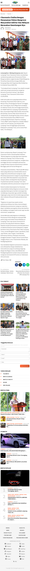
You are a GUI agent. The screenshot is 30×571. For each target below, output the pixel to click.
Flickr (23, 559)
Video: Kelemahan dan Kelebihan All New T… (17, 503)
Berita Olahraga (7, 376)
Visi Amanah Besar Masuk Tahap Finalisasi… (15, 419)
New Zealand (6, 385)
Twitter (22, 544)
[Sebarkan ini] (16, 264)
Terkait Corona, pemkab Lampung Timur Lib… (17, 511)
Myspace (23, 554)
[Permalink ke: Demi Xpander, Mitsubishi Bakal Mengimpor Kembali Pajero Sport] (15, 441)
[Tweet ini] (20, 264)
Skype (9, 556)
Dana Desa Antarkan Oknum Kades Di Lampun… (17, 518)
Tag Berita (6, 373)
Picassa (8, 559)
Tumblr (22, 546)
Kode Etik (22, 528)
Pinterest (9, 546)
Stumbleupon (9, 549)
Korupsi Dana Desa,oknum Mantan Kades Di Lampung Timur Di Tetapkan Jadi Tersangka (22, 314)
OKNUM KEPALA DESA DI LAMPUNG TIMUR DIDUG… (17, 498)
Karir (7, 530)
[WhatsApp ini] (27, 264)
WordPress (22, 549)
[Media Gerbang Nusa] (15, 2)
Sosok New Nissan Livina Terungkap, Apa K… (16, 456)
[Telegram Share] (24, 264)
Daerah (2, 412)
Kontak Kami (22, 535)
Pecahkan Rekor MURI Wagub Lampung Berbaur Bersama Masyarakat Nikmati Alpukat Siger (6, 314)
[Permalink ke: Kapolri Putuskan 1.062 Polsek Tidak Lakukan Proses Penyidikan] (15, 401)
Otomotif (3, 449)
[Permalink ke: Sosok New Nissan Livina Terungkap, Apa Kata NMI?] (15, 478)
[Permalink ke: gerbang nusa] (2, 28)
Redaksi (22, 530)
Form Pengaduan (7, 537)
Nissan (5, 382)
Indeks (8, 528)
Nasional (9, 412)
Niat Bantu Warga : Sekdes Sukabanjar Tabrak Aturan (7, 271)
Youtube (23, 556)
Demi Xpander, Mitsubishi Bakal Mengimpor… (13, 450)
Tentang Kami (7, 535)
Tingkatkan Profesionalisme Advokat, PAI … (17, 425)
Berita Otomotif (8, 379)
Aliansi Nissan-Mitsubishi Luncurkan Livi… (16, 462)
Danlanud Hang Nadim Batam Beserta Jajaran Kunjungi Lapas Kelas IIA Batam (7, 295)
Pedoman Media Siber (22, 537)
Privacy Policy (8, 533)
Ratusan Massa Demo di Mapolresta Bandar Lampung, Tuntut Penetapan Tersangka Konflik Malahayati (7, 332)
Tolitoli (17, 417)
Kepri (5, 412)
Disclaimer (22, 533)
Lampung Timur (22, 494)
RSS (16, 561)
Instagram (8, 551)
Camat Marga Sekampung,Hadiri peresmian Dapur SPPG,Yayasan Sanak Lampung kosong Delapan (21, 296)
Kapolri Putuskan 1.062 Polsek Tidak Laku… (13, 414)
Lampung (16, 494)
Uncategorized (16, 412)
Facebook (8, 544)
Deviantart (8, 554)
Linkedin (23, 551)
